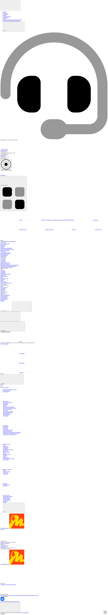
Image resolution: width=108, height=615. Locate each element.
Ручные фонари (3, 297)
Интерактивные (3, 292)
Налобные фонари (4, 298)
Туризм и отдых (6, 495)
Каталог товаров (4, 185)
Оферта (4, 15)
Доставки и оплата (12, 595)
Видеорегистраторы (4, 263)
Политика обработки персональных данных (12, 19)
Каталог (4, 11)
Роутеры (2, 247)
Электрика (2, 270)
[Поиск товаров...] (22, 306)
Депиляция (2, 289)
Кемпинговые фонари (5, 295)
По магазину (3, 331)
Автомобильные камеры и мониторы (8, 266)
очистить (2, 383)
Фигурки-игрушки (59, 220)
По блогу (8, 331)
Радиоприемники (4, 254)
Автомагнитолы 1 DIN (5, 262)
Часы (1, 269)
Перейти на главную (4, 543)
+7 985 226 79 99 (4, 149)
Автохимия (2, 260)
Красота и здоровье (49, 229)
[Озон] (2, 528)
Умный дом (2, 275)
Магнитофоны (3, 256)
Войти (7, 343)
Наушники (2, 245)
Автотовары (5, 425)
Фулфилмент (5, 17)
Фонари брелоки (4, 296)
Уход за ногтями (3, 287)
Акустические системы (5, 252)
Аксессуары (3, 257)
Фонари (2, 300)
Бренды (4, 18)
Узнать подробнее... (24, 612)
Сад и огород (3, 284)
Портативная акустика (5, 253)
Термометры (3, 271)
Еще (4, 30)
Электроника (71, 220)
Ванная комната (3, 276)
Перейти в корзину (4, 387)
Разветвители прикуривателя (6, 267)
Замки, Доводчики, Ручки (6, 283)
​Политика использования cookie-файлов (11, 20)
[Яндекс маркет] (16, 528)
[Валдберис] (6, 528)
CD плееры (2, 251)
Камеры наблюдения (4, 250)
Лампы (2, 286)
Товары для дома (22, 229)
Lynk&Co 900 (66, 220)
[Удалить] (10, 316)
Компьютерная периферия (6, 248)
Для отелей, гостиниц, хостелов (48, 220)
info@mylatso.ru (3, 155)
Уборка (2, 280)
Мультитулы (3, 299)
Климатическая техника (5, 274)
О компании (3, 584)
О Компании (5, 14)
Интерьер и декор (4, 278)
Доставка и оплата (7, 16)
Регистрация (3, 343)
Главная (2, 529)
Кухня (1, 277)
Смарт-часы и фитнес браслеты (7, 249)
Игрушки (74, 229)
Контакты (5, 13)
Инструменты (3, 281)
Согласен (3, 613)
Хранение (2, 279)
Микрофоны (3, 244)
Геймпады (2, 293)
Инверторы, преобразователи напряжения (9, 265)
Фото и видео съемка (5, 243)
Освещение (2, 259)
